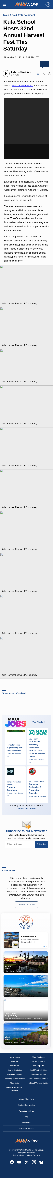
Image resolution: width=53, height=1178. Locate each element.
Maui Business (38, 1057)
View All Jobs (38, 722)
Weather (15, 1061)
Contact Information (26, 1105)
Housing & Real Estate (15, 1079)
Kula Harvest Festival (22, 85)
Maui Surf (14, 1066)
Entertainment (38, 1061)
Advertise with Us (26, 1111)
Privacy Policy (19, 1155)
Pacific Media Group (34, 1150)
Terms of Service (26, 1128)
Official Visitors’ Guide (38, 1083)
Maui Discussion (14, 1074)
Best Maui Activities (38, 1070)
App (26, 1117)
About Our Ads (33, 1155)
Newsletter (26, 1122)
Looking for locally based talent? (26, 807)
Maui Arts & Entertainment (19, 15)
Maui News (15, 1057)
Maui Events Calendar (38, 1079)
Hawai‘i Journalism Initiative (14, 1088)
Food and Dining (38, 1074)
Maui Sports (38, 1066)
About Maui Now (26, 1099)
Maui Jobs (14, 1083)
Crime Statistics (15, 1070)
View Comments (27, 904)
